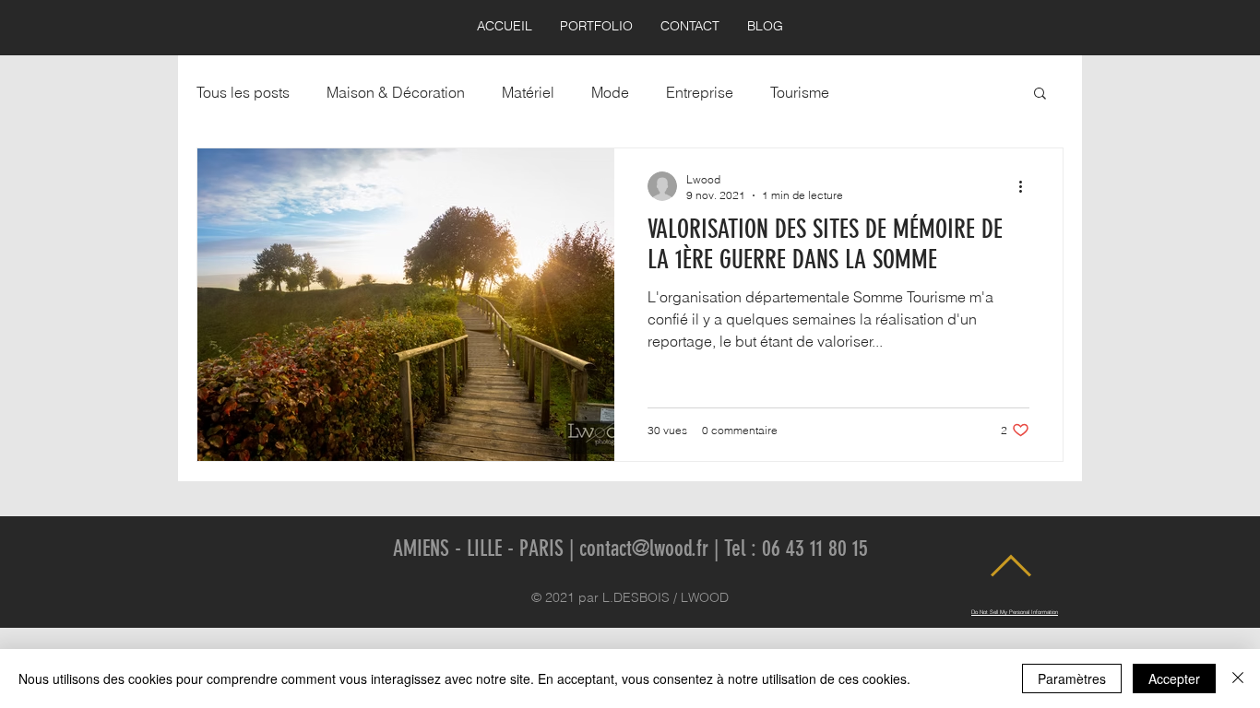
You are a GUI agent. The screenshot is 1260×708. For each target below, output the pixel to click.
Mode (610, 92)
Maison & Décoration (396, 92)
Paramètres (1072, 678)
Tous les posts (243, 92)
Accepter (1174, 678)
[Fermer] (1238, 678)
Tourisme (799, 92)
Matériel (528, 92)
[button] (1040, 94)
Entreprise (699, 92)
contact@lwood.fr (643, 548)
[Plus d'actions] (1027, 186)
